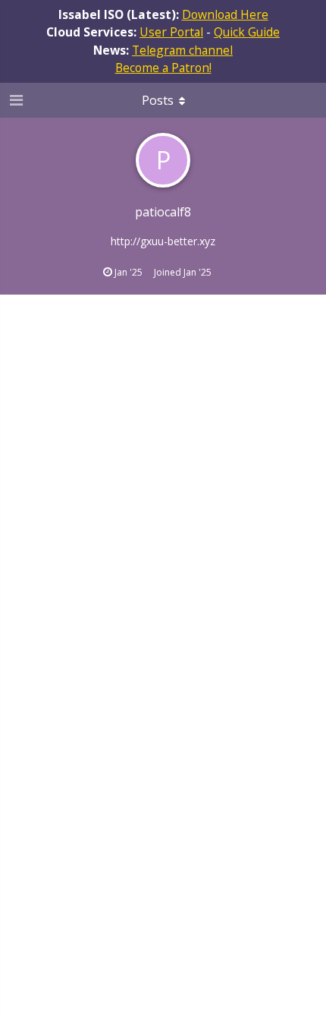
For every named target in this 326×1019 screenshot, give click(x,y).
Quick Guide (247, 32)
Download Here (225, 14)
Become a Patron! (163, 67)
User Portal (171, 32)
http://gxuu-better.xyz (163, 241)
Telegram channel (182, 50)
